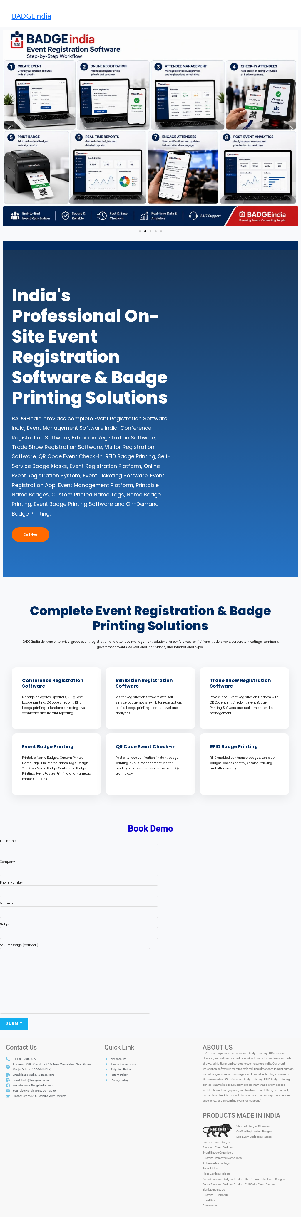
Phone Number (11, 882)
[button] (9, 128)
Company (7, 862)
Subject (6, 924)
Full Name (8, 841)
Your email (8, 903)
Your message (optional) (19, 945)
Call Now (31, 534)
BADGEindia (31, 16)
